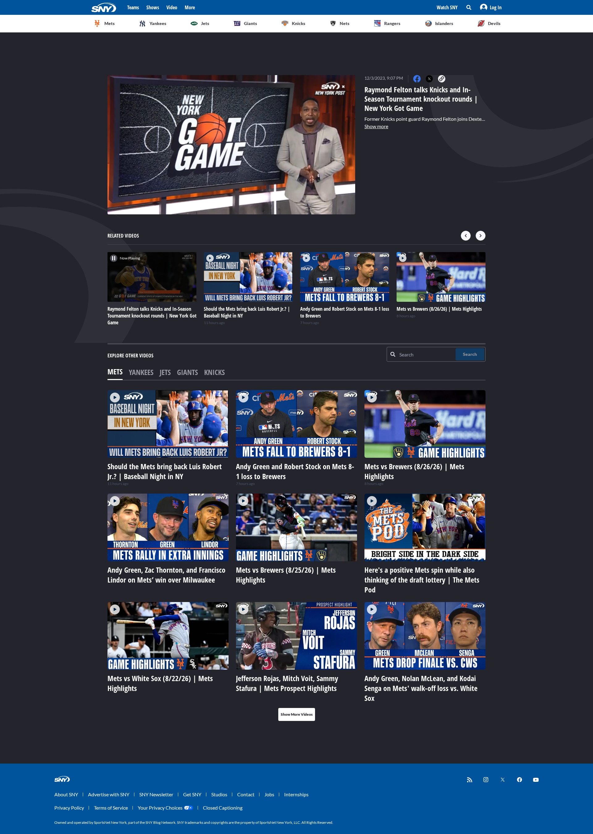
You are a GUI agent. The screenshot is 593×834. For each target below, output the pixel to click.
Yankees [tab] (141, 372)
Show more (376, 126)
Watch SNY (447, 7)
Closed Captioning (222, 808)
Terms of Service (111, 808)
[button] (490, 7)
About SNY (66, 794)
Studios (219, 794)
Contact (245, 794)
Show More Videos (297, 714)
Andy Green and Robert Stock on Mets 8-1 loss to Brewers (295, 471)
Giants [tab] (187, 372)
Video (171, 7)
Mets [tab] (115, 371)
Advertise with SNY (108, 794)
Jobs (269, 794)
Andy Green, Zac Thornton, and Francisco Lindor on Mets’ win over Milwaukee (166, 575)
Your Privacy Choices (160, 808)
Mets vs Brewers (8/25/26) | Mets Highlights (286, 575)
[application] (231, 144)
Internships (296, 794)
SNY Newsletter (156, 794)
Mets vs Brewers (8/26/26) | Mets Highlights (414, 471)
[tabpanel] (296, 555)
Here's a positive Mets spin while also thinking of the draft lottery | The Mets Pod (421, 580)
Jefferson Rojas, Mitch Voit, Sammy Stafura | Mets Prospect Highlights (287, 683)
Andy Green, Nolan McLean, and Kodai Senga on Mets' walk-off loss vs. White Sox (420, 688)
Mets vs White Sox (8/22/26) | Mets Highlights (160, 683)
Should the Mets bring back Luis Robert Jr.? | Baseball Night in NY (164, 471)
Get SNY (192, 794)
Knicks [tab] (214, 372)
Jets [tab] (165, 372)
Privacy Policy (69, 808)
